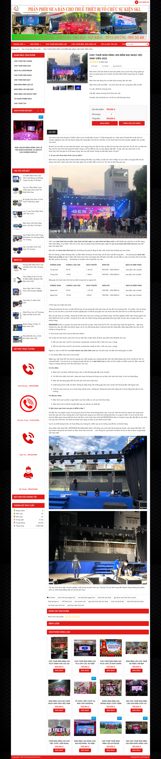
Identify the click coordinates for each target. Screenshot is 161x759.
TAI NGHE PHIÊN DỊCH (23, 99)
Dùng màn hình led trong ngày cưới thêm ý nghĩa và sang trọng (110, 703)
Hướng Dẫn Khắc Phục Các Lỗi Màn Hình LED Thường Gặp (33, 267)
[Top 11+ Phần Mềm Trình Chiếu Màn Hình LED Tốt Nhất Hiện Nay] (17, 195)
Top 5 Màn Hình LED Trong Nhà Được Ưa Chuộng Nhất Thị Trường (33, 237)
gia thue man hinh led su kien (125, 597)
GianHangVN (144, 757)
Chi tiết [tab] (52, 132)
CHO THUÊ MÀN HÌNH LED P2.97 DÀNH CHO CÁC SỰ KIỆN (59, 663)
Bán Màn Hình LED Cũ (23, 85)
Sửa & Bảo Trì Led (109, 44)
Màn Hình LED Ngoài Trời (25, 94)
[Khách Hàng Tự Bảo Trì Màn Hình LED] (17, 332)
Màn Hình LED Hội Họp (23, 89)
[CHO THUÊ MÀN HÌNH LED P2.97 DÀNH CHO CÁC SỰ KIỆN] (59, 648)
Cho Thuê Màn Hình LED (56, 44)
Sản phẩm (34, 44)
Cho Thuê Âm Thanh (23, 61)
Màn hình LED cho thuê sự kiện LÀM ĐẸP (136, 662)
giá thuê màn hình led (76, 605)
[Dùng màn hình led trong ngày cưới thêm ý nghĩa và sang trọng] (111, 688)
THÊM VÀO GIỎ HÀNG (131, 123)
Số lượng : (96, 114)
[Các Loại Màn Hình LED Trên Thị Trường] (17, 254)
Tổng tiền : (96, 118)
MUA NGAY (59, 670)
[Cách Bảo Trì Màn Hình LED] (17, 308)
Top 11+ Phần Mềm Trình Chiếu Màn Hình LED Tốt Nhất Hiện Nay (32, 190)
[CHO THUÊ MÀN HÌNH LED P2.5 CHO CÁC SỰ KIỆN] (85, 648)
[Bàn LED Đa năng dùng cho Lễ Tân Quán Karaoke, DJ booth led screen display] (28, 130)
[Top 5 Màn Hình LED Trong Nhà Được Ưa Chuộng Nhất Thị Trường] (17, 243)
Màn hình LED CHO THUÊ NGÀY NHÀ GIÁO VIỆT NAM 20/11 (59, 703)
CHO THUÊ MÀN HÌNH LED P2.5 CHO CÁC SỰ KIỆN (85, 662)
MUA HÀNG (104, 123)
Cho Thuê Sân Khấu (23, 75)
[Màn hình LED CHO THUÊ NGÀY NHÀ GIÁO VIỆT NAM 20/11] (59, 688)
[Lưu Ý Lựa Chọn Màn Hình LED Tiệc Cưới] (17, 219)
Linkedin (118, 66)
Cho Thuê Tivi (20, 103)
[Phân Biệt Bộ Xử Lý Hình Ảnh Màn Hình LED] (17, 343)
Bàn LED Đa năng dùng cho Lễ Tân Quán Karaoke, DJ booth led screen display (28, 150)
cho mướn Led (80, 601)
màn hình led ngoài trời (66, 597)
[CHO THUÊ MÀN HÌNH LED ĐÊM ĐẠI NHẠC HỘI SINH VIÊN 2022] (67, 68)
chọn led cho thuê (104, 597)
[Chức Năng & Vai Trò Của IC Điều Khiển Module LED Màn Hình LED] (17, 284)
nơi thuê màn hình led (56, 605)
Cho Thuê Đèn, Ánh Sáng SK (83, 44)
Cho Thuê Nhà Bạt (22, 80)
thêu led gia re (53, 601)
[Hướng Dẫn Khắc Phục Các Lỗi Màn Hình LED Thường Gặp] (17, 272)
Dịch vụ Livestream (23, 70)
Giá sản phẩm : (98, 109)
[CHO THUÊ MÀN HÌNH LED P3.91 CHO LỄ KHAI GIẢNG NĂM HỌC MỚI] (111, 648)
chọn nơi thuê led (117, 601)
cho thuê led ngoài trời (86, 597)
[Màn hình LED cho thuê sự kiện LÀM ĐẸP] (137, 648)
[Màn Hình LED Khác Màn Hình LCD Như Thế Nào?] (17, 231)
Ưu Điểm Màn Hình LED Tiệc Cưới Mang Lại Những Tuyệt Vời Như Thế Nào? (33, 178)
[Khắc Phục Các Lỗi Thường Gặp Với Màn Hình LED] (17, 320)
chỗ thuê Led (67, 601)
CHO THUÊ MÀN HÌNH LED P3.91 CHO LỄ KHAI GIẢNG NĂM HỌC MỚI (111, 663)
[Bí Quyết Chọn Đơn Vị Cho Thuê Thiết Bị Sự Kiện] (17, 207)
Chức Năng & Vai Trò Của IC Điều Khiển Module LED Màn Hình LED (33, 279)
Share (94, 66)
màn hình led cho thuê (135, 601)
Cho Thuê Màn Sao (22, 66)
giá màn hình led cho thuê (98, 601)
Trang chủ (18, 44)
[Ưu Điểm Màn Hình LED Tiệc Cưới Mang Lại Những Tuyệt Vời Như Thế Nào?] (17, 183)
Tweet (106, 66)
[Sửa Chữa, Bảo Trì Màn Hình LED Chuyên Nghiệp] (17, 296)
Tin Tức (125, 44)
